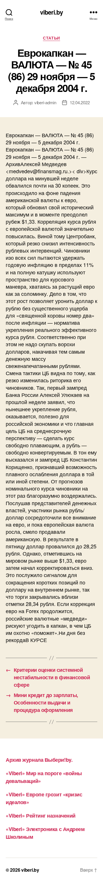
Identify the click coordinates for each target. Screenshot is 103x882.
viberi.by (51, 12)
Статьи (51, 38)
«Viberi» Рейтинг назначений (41, 815)
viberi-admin (45, 102)
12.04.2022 (80, 102)
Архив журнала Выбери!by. (39, 759)
